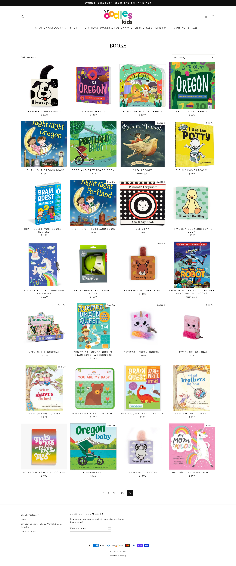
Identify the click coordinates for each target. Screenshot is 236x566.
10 (122, 493)
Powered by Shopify (118, 555)
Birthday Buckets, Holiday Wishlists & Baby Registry (126, 27)
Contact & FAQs (186, 27)
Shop (74, 27)
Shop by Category (49, 27)
